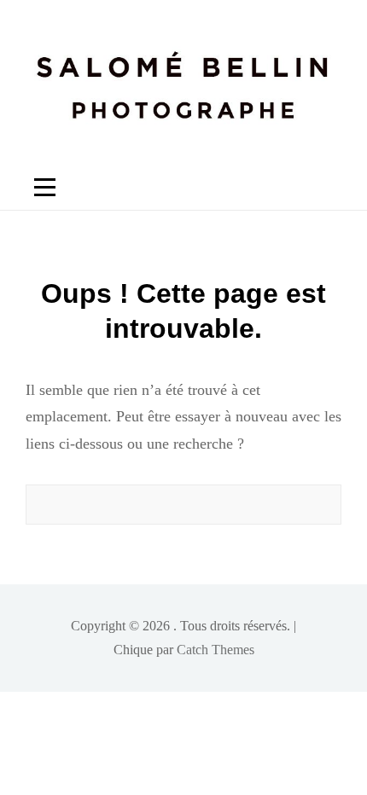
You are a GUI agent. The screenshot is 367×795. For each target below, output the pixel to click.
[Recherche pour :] (183, 505)
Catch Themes (215, 649)
